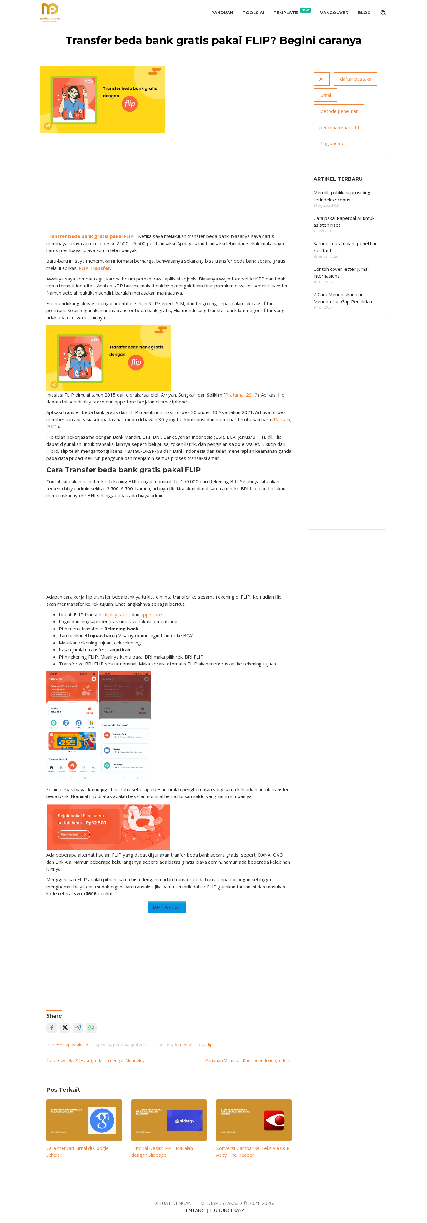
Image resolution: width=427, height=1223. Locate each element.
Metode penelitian (339, 111)
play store (119, 614)
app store (151, 614)
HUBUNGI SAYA (227, 1210)
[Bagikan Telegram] (78, 1028)
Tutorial (185, 1045)
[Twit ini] (64, 1028)
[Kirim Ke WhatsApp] (91, 1028)
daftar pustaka (355, 79)
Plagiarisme (331, 143)
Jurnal (325, 95)
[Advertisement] (169, 186)
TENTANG (194, 1210)
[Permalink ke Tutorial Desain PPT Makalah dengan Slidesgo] (169, 1120)
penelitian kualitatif (339, 127)
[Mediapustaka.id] (50, 12)
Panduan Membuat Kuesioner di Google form (248, 1060)
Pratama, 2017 (241, 395)
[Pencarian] (383, 12)
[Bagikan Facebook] (51, 1028)
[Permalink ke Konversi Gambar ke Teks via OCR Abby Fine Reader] (254, 1120)
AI (321, 79)
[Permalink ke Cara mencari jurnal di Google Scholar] (84, 1120)
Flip (209, 1045)
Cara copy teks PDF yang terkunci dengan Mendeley (95, 1060)
